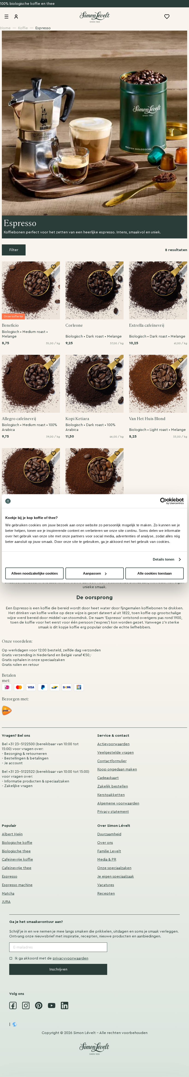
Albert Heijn (12, 834)
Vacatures (105, 885)
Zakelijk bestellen (112, 786)
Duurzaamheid (109, 834)
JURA (6, 902)
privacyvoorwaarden (70, 958)
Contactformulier (112, 761)
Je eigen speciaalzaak (115, 876)
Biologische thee (16, 851)
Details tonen (163, 559)
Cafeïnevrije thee (16, 868)
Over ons (105, 843)
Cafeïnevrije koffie (17, 859)
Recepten (106, 893)
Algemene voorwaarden (118, 803)
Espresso (9, 876)
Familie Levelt (109, 851)
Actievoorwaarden (113, 744)
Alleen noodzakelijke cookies (34, 573)
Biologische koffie (17, 843)
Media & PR (106, 859)
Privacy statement (113, 811)
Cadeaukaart (108, 778)
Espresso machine (17, 885)
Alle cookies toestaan (154, 573)
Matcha (8, 893)
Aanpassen (92, 573)
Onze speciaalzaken (114, 868)
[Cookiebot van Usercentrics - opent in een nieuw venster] (163, 501)
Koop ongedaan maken (117, 769)
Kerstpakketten (111, 795)
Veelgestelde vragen (115, 752)
